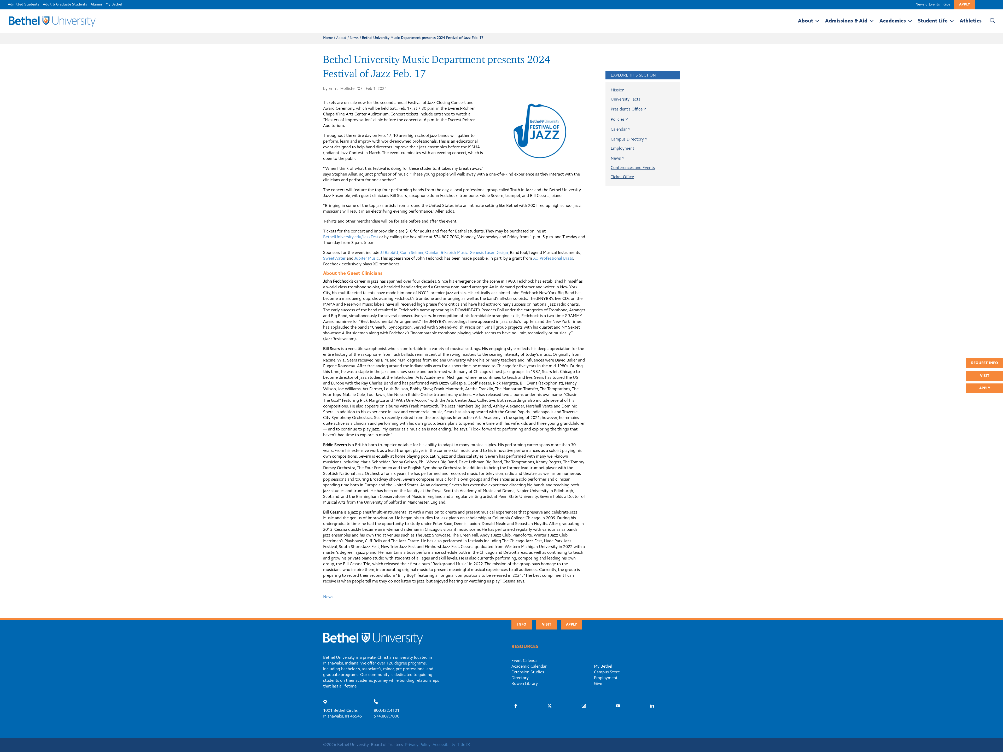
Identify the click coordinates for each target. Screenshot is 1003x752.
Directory (520, 678)
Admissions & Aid (846, 21)
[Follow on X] (549, 706)
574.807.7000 (386, 716)
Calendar (619, 129)
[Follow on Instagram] (584, 706)
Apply (964, 5)
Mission (618, 90)
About (805, 21)
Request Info (984, 363)
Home (328, 38)
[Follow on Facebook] (515, 706)
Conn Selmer (411, 253)
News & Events (927, 5)
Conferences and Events (633, 168)
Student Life (933, 21)
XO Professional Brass (553, 259)
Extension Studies (527, 672)
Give (946, 5)
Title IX (463, 745)
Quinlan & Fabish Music (446, 253)
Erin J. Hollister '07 (346, 89)
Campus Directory (627, 139)
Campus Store (607, 672)
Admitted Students (23, 5)
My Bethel (114, 5)
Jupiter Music (366, 259)
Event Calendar (525, 661)
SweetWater (334, 259)
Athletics (971, 21)
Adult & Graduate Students (65, 5)
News (354, 38)
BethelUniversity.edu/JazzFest (350, 237)
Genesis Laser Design (489, 253)
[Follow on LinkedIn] (652, 706)
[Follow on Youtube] (618, 706)
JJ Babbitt (389, 253)
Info (521, 625)
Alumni (96, 5)
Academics (892, 21)
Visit (984, 376)
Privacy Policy (417, 745)
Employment (622, 149)
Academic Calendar (529, 666)
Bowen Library (524, 684)
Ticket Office (622, 177)
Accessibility (444, 745)
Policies (618, 120)
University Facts (625, 99)
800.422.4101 (386, 711)
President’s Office (627, 109)
